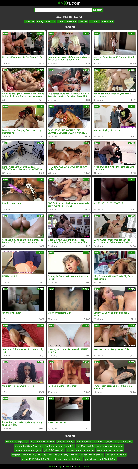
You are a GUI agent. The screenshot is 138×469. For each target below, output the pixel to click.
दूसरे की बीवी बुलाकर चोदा (54, 450)
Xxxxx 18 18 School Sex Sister (37, 459)
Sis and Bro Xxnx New (26, 446)
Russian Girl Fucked (116, 454)
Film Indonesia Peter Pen (89, 441)
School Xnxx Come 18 (92, 454)
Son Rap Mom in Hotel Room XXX (57, 446)
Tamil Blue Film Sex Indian (110, 450)
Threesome (70, 21)
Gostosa (83, 21)
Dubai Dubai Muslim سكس (28, 450)
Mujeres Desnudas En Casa (26, 454)
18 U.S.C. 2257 (81, 466)
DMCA (68, 466)
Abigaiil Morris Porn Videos (118, 441)
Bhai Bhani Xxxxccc (113, 446)
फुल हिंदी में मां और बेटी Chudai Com (100, 459)
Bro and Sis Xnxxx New (42, 441)
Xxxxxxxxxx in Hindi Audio (68, 459)
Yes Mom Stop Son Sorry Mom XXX (60, 454)
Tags (60, 466)
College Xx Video (65, 441)
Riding (40, 21)
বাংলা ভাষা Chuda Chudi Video (80, 450)
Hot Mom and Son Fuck (89, 446)
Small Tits (50, 21)
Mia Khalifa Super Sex (17, 441)
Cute (60, 21)
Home (52, 466)
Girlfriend (94, 21)
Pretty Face (107, 21)
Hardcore (29, 21)
